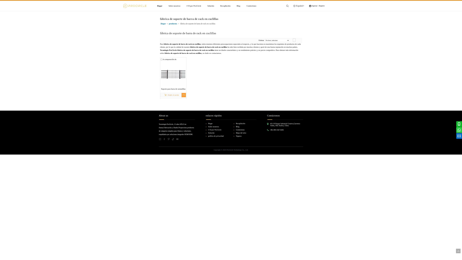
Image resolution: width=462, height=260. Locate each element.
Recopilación (225, 6)
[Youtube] (178, 140)
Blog (238, 6)
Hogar (159, 6)
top (458, 251)
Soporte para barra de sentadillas (173, 89)
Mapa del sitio (241, 133)
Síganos (238, 136)
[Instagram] (161, 140)
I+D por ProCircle (194, 6)
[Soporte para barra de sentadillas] (173, 73)
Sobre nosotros (174, 6)
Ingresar (314, 6)
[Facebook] (165, 140)
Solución (210, 6)
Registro (322, 6)
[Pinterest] (169, 140)
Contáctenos (251, 6)
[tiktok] (174, 140)
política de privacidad (216, 136)
